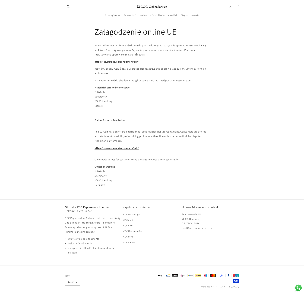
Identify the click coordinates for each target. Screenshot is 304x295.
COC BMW (128, 225)
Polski (70, 282)
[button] (68, 6)
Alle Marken (129, 242)
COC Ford (128, 236)
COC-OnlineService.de (215, 287)
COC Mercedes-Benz (133, 231)
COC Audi (128, 220)
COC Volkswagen (131, 214)
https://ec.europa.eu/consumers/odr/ (117, 61)
